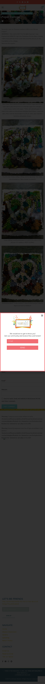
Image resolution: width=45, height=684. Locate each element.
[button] (42, 315)
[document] (22, 342)
